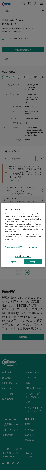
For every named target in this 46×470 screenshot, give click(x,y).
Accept (33, 261)
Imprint (34, 247)
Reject (13, 261)
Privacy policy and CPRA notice (16, 247)
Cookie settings (23, 256)
